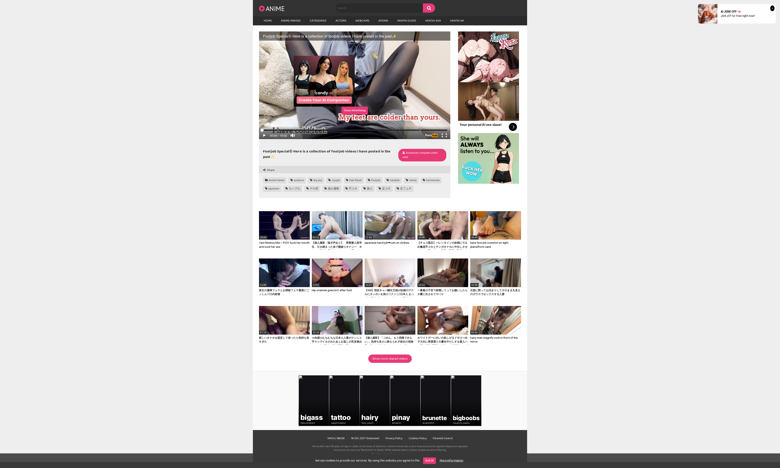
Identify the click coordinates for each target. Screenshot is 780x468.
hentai (413, 180)
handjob (394, 180)
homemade (433, 180)
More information (451, 460)
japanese (273, 188)
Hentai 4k (457, 20)
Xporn (383, 20)
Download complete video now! (420, 155)
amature (298, 180)
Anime (275, 8)
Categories (318, 20)
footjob (375, 180)
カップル (294, 188)
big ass (317, 180)
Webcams (362, 20)
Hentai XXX (433, 20)
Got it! (429, 460)
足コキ (386, 188)
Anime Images (291, 20)
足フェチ (406, 188)
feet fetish (355, 180)
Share (270, 170)
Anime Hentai (276, 180)
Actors (341, 20)
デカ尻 (313, 188)
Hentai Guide (406, 20)
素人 (369, 188)
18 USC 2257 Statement (365, 438)
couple (335, 180)
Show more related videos (390, 358)
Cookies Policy (418, 438)
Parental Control (443, 438)
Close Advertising (354, 110)
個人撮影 (333, 188)
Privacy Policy (394, 438)
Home (268, 20)
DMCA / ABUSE (336, 438)
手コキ (352, 188)
